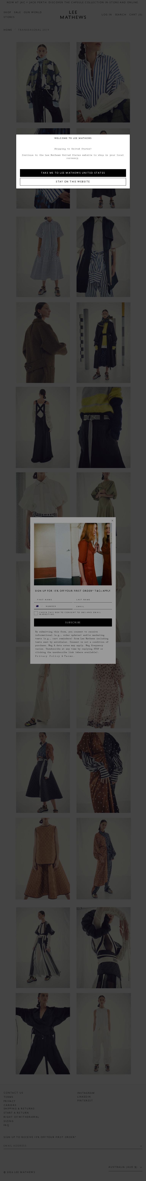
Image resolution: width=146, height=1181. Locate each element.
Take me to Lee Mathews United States (73, 173)
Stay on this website (73, 181)
